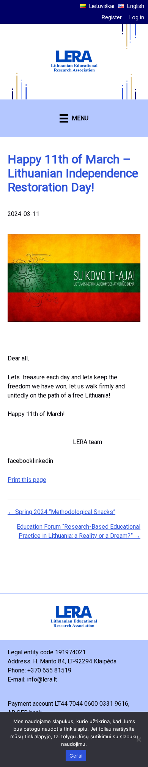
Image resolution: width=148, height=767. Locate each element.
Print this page (27, 479)
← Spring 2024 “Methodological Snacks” (61, 511)
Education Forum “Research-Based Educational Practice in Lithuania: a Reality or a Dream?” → (78, 531)
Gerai (75, 756)
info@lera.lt (42, 679)
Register (112, 17)
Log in (136, 17)
